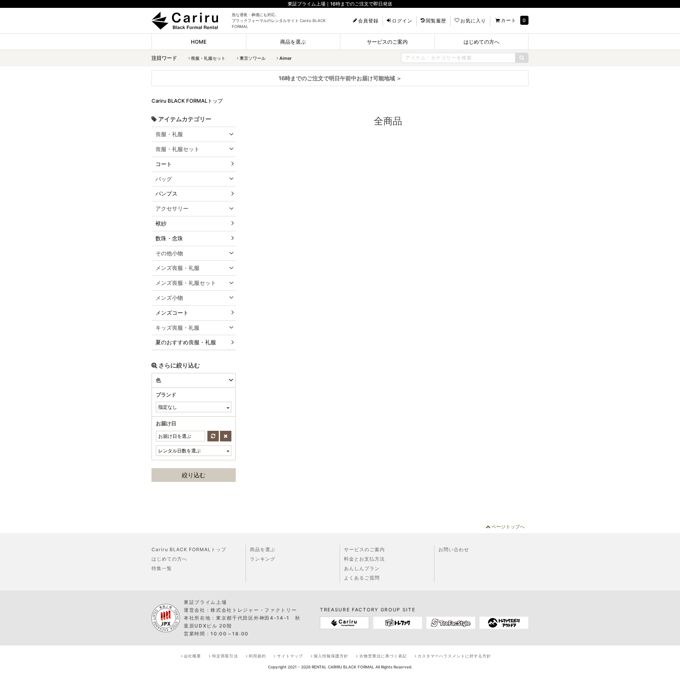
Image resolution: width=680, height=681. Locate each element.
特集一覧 (162, 568)
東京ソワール (253, 58)
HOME (199, 42)
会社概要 (192, 655)
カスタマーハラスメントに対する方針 (454, 655)
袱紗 (160, 223)
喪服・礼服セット (208, 58)
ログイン (402, 21)
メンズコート (171, 312)
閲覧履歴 (436, 21)
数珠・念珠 (169, 238)
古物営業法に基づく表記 (383, 655)
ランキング (262, 559)
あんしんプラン (362, 568)
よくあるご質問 (362, 578)
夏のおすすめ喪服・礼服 (185, 342)
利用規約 (257, 655)
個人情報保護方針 (331, 655)
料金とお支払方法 (364, 559)
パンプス (166, 193)
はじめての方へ (481, 42)
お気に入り (473, 21)
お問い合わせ (453, 549)
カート (508, 20)
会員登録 (368, 21)
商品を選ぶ (293, 42)
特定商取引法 (225, 655)
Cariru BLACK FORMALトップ (189, 549)
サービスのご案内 (387, 42)
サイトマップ (290, 655)
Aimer (285, 58)
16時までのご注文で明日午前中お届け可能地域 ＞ (340, 78)
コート (163, 164)
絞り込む (193, 475)
